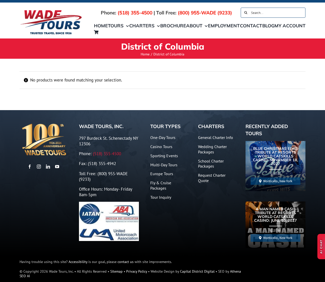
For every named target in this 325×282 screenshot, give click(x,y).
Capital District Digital (197, 271)
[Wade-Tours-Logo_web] (51, 11)
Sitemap (116, 271)
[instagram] (39, 167)
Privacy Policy (136, 271)
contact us (126, 261)
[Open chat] (321, 246)
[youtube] (57, 167)
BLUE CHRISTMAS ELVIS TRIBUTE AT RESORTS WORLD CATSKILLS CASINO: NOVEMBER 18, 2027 (275, 156)
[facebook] (30, 167)
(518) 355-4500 (135, 13)
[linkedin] (48, 167)
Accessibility (78, 261)
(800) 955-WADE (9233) (205, 13)
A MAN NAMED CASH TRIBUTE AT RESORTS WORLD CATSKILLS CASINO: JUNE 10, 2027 (275, 215)
